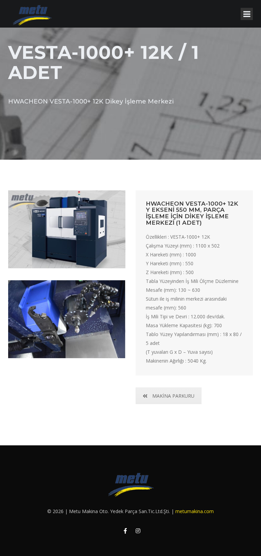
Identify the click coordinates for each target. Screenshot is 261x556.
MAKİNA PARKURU (173, 396)
